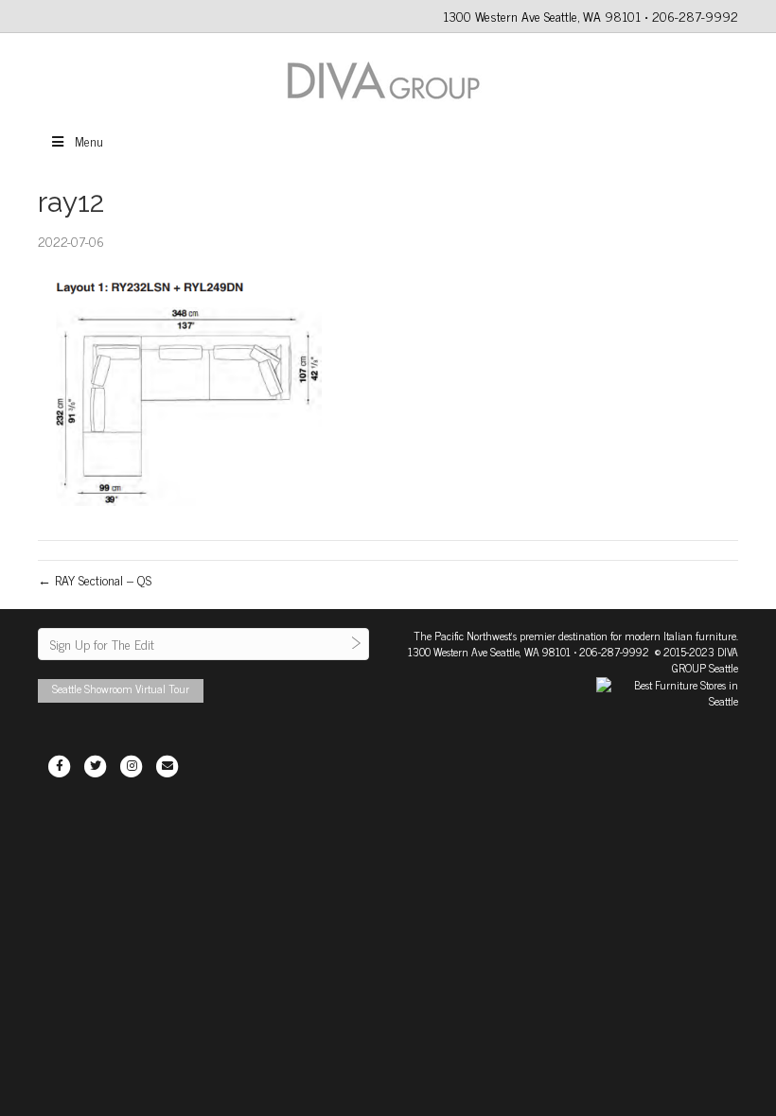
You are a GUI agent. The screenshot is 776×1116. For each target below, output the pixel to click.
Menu (89, 140)
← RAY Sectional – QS (94, 579)
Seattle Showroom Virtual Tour (120, 688)
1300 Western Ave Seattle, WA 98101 (489, 651)
